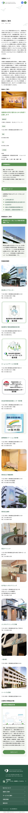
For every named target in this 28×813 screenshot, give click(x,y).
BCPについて (14, 752)
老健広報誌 (6, 799)
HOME (2, 23)
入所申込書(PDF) (9, 199)
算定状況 (5, 803)
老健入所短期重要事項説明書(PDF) (14, 207)
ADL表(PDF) (8, 204)
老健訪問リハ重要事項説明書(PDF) (14, 209)
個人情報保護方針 (13, 808)
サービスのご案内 (7, 795)
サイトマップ (5, 808)
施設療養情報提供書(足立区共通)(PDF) (15, 202)
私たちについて (7, 788)
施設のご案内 (8, 23)
